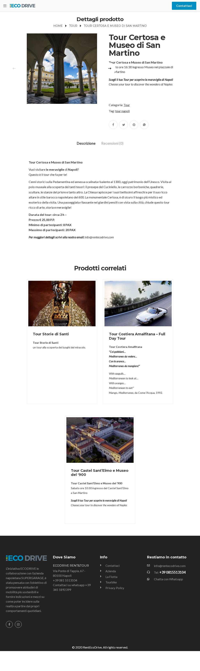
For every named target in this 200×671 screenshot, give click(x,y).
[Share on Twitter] (123, 124)
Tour (73, 26)
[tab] (86, 143)
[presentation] (14, 68)
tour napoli (122, 111)
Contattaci (184, 5)
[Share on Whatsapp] (144, 124)
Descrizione (86, 143)
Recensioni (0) (112, 143)
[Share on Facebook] (113, 124)
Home (58, 26)
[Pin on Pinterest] (133, 124)
